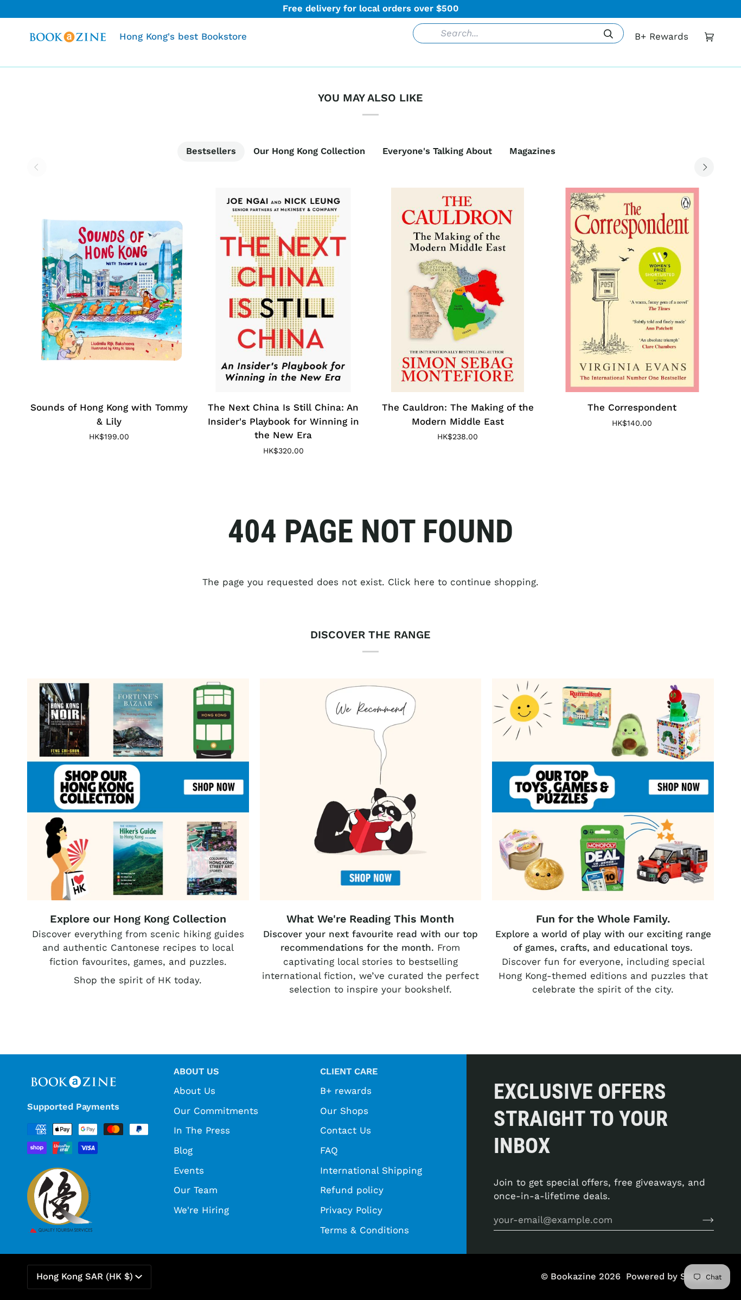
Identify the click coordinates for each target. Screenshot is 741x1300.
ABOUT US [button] (196, 1071)
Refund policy (352, 1189)
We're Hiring (201, 1210)
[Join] (699, 1219)
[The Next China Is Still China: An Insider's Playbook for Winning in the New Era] (284, 290)
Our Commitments (216, 1110)
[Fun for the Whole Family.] (603, 789)
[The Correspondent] (632, 290)
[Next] (704, 167)
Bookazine (573, 1276)
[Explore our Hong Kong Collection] (138, 789)
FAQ (329, 1150)
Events (189, 1170)
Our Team (196, 1189)
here (424, 582)
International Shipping (371, 1170)
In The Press (202, 1130)
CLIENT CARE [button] (349, 1071)
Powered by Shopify (670, 1276)
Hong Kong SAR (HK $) (84, 1276)
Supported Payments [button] (73, 1107)
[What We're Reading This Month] (371, 789)
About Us (194, 1090)
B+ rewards (346, 1090)
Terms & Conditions (364, 1230)
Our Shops (344, 1110)
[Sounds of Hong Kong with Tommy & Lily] (109, 290)
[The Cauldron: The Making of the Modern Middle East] (458, 290)
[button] (204, 58)
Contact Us (345, 1130)
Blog (183, 1150)
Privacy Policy (351, 1210)
